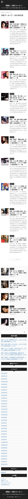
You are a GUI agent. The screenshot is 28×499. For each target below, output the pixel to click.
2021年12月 (4, 409)
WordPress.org (5, 484)
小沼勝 (12, 83)
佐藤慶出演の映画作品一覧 (20, 195)
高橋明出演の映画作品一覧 (19, 112)
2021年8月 (4, 420)
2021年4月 (4, 431)
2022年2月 (4, 403)
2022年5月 (4, 395)
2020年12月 (4, 442)
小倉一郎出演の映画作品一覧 (17, 170)
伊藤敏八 (20, 243)
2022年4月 (4, 398)
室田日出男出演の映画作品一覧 (18, 63)
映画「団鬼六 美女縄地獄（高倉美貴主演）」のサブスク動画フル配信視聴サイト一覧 (18, 323)
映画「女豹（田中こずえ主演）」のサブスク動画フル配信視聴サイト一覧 (18, 285)
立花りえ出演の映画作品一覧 (17, 85)
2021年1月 (4, 439)
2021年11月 (4, 412)
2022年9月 (4, 384)
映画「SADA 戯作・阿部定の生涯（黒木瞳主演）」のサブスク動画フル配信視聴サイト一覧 (18, 25)
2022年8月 (4, 387)
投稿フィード (4, 480)
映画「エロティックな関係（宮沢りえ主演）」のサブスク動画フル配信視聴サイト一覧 (18, 187)
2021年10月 (4, 414)
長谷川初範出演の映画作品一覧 (18, 250)
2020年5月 (4, 450)
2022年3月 (4, 401)
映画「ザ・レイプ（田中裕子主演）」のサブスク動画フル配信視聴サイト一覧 (18, 239)
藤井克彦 (20, 150)
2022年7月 (4, 390)
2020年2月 (4, 458)
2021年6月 (4, 425)
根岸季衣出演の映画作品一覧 (18, 34)
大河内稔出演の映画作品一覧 (18, 146)
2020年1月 (4, 461)
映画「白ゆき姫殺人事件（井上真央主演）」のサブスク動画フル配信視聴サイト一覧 (18, 213)
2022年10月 (4, 381)
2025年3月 (4, 378)
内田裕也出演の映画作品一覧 (16, 196)
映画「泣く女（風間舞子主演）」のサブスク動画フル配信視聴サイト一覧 (18, 272)
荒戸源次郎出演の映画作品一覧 (19, 203)
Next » (17, 259)
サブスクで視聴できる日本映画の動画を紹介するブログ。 (14, 494)
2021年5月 (4, 428)
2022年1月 (4, 406)
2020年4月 (4, 453)
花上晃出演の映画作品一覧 (15, 108)
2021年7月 (4, 423)
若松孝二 (17, 175)
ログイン (3, 479)
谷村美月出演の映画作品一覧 (16, 227)
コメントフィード (6, 482)
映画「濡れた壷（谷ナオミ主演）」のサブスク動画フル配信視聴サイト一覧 (18, 76)
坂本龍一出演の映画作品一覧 (17, 61)
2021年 (7, 12)
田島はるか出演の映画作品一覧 (19, 106)
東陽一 (20, 245)
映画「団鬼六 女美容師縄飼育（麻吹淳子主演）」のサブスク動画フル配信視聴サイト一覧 (18, 310)
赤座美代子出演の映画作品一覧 (18, 41)
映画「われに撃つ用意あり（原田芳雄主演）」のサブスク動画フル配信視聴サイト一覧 (18, 162)
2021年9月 (4, 417)
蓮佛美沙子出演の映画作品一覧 (19, 225)
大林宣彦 (13, 33)
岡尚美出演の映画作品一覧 (17, 128)
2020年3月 (4, 456)
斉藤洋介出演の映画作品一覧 (17, 202)
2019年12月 (4, 464)
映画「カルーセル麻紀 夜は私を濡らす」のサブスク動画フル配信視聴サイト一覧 (18, 297)
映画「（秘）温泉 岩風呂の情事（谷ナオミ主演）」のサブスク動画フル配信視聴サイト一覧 (18, 121)
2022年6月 (4, 392)
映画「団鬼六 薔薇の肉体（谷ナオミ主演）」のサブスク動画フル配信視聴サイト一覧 (18, 141)
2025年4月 (4, 376)
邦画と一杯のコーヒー (14, 5)
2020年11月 (4, 445)
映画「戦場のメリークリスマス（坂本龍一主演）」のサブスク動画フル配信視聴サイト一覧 (18, 52)
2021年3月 (4, 434)
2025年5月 (4, 373)
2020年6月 (4, 447)
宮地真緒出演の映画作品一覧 (17, 220)
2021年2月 (4, 436)
